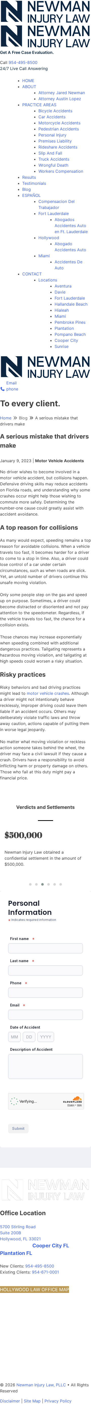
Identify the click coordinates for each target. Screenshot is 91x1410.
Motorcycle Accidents (59, 122)
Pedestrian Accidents (58, 128)
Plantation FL (16, 1253)
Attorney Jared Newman (61, 92)
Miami (44, 255)
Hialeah (62, 310)
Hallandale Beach (71, 304)
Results (29, 177)
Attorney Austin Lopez (59, 98)
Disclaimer (10, 1400)
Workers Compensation (60, 171)
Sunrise (62, 346)
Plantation (64, 328)
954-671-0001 (45, 1272)
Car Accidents (51, 116)
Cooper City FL (50, 1246)
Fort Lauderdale (53, 213)
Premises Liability (55, 140)
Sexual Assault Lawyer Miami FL (28, 1369)
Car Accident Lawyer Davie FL (26, 1323)
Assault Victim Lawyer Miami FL (28, 1363)
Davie (60, 292)
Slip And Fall (50, 153)
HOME (28, 80)
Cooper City (66, 340)
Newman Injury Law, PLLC (41, 1384)
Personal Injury (52, 134)
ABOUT (29, 86)
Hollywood (48, 237)
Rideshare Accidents (57, 147)
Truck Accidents (53, 159)
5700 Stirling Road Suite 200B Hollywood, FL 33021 (20, 1232)
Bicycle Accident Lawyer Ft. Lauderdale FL (37, 1352)
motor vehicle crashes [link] (48, 693)
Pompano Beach (70, 334)
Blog (26, 189)
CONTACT (32, 273)
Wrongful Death (53, 165)
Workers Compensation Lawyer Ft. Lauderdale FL (44, 1357)
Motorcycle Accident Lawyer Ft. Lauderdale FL (41, 1374)
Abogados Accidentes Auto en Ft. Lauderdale (71, 225)
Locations (47, 279)
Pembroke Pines (70, 322)
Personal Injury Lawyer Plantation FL (32, 1318)
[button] (30, 884)
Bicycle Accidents (55, 110)
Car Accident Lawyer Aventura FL (29, 1306)
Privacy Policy (58, 1400)
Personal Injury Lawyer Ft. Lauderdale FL (36, 1346)
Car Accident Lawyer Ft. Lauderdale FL (34, 1340)
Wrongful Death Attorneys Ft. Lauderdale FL (39, 1335)
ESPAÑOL (31, 195)
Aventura (63, 285)
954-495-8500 (23, 62)
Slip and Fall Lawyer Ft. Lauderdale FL (33, 1329)
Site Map (32, 1400)
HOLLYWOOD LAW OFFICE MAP (34, 1289)
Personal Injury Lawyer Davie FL (28, 1312)
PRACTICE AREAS (39, 104)
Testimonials (34, 183)
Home (5, 417)
